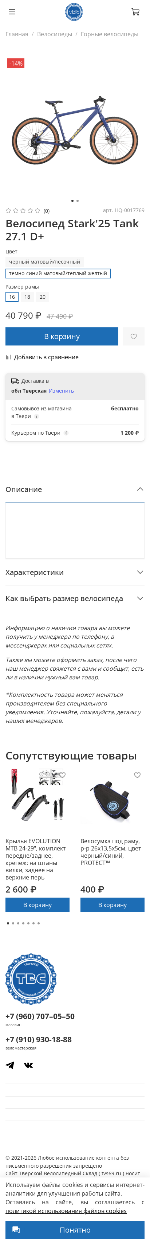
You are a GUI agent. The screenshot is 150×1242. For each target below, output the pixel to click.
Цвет (11, 252)
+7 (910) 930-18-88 (38, 1039)
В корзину (37, 905)
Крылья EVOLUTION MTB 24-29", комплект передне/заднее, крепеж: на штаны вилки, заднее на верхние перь (35, 859)
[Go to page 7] (39, 923)
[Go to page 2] (13, 923)
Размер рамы (22, 287)
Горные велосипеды (109, 34)
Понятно (75, 1230)
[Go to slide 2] (77, 201)
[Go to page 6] (33, 923)
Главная (16, 34)
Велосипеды (54, 34)
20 (43, 296)
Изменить (61, 391)
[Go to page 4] (23, 923)
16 (12, 296)
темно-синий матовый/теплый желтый (58, 273)
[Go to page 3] (18, 923)
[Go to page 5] (28, 923)
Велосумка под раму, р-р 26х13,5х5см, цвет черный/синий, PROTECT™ (110, 852)
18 (27, 296)
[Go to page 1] (8, 923)
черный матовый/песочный (44, 261)
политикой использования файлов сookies (66, 1211)
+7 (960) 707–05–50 (40, 1016)
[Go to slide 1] (72, 201)
